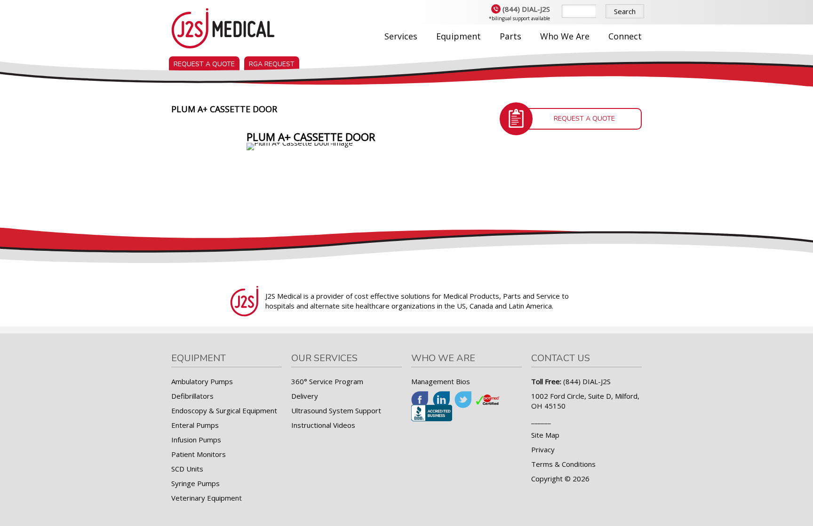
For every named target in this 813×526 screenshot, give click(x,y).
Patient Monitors (198, 454)
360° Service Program (327, 381)
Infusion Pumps (196, 439)
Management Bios (440, 381)
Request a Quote (204, 64)
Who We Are (565, 36)
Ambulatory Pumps (202, 381)
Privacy (543, 449)
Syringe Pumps (195, 483)
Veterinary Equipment (206, 498)
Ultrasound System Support (336, 410)
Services (400, 36)
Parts (510, 36)
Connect (625, 36)
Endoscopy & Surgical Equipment (224, 410)
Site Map (545, 435)
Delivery (304, 396)
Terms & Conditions (563, 464)
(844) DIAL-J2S (526, 9)
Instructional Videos (323, 425)
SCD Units (187, 468)
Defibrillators (192, 396)
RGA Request (272, 64)
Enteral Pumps (195, 425)
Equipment (458, 36)
